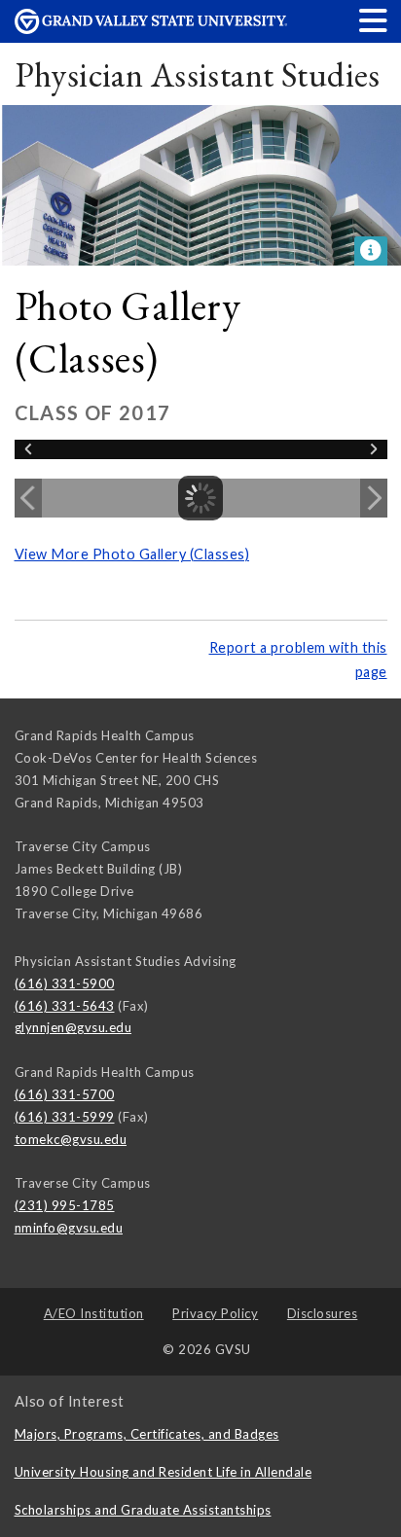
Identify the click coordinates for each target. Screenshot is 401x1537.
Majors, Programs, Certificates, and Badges (147, 1434)
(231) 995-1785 (65, 1205)
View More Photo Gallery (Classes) (132, 554)
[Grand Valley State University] (151, 28)
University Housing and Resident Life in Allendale (163, 1472)
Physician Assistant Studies (198, 74)
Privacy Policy (215, 1313)
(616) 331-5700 (65, 1094)
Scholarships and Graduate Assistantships (143, 1510)
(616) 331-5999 (65, 1117)
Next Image (373, 498)
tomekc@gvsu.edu (71, 1139)
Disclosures (322, 1313)
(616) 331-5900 (65, 983)
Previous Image (28, 498)
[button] (373, 20)
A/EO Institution (94, 1313)
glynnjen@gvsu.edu (73, 1027)
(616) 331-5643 (65, 1006)
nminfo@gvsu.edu (69, 1227)
